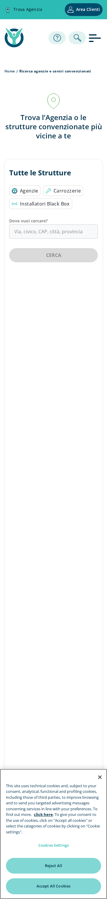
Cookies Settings (53, 845)
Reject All (53, 865)
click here (43, 814)
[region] (53, 834)
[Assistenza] (57, 37)
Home (9, 71)
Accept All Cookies (53, 886)
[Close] (99, 777)
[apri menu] (96, 38)
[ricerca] (77, 37)
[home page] (14, 45)
